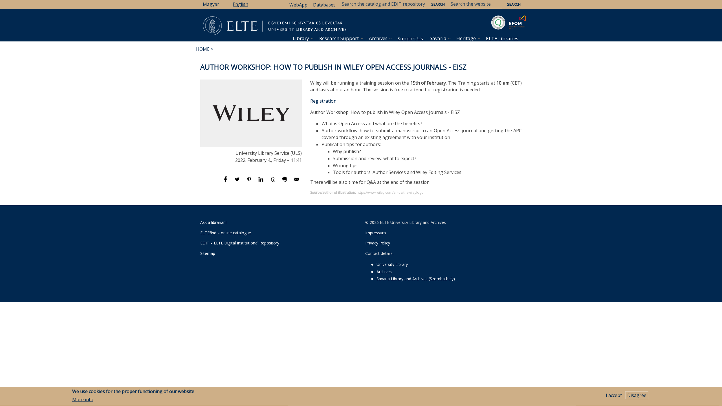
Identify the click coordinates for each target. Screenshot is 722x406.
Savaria (438, 38)
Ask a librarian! (213, 222)
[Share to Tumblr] (273, 182)
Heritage (466, 38)
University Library (392, 264)
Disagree (636, 395)
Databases (324, 5)
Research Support (339, 38)
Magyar (211, 4)
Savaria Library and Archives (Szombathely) (416, 278)
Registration (323, 101)
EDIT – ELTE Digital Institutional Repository (239, 243)
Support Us (410, 38)
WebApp (298, 5)
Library (301, 38)
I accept (614, 395)
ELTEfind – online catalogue (225, 232)
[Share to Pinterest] (249, 182)
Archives (378, 38)
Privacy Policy (377, 243)
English (240, 4)
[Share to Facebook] (226, 182)
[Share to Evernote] (285, 182)
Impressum (375, 232)
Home (203, 49)
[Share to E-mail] (296, 182)
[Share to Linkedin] (261, 182)
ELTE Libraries (502, 38)
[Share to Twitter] (238, 182)
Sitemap (207, 253)
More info (82, 399)
